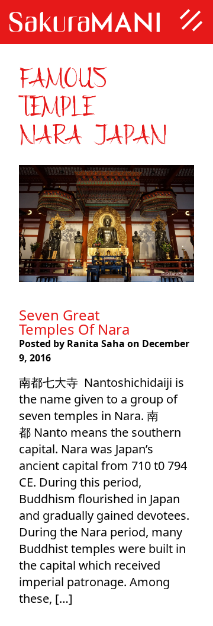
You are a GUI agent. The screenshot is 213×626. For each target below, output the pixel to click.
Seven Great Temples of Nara (74, 322)
